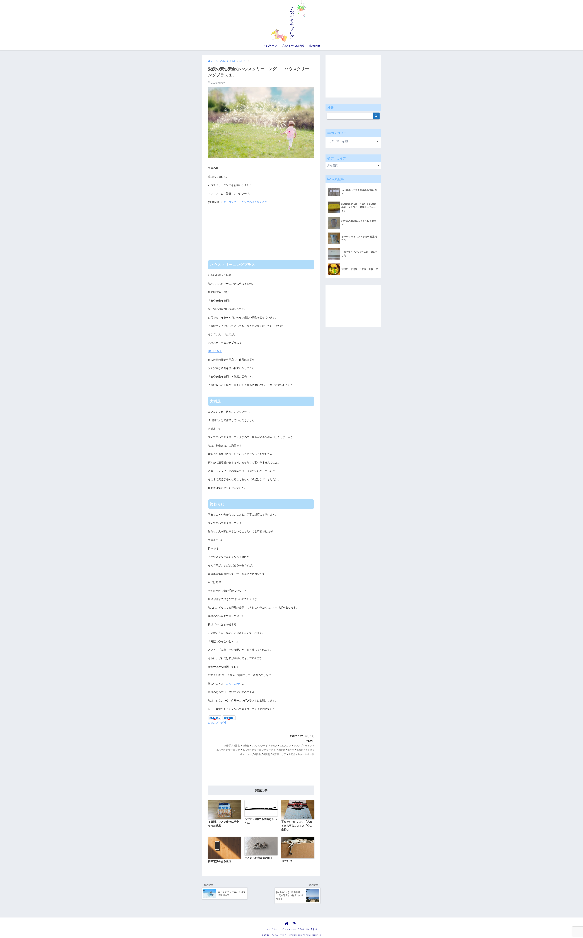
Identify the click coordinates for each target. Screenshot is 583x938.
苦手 (228, 745)
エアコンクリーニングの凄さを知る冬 (245, 202)
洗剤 (267, 754)
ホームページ (307, 754)
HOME (293, 923)
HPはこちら (215, 351)
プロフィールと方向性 (292, 45)
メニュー (247, 754)
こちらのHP (233, 683)
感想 (300, 749)
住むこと (309, 736)
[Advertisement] (261, 229)
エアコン (286, 745)
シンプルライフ (303, 745)
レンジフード (260, 745)
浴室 (237, 745)
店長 (291, 749)
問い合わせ (314, 45)
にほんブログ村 (217, 722)
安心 (246, 745)
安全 (293, 754)
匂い (274, 745)
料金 (258, 754)
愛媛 (282, 749)
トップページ (270, 45)
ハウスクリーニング (229, 749)
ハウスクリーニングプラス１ (260, 749)
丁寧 (309, 749)
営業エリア (280, 754)
